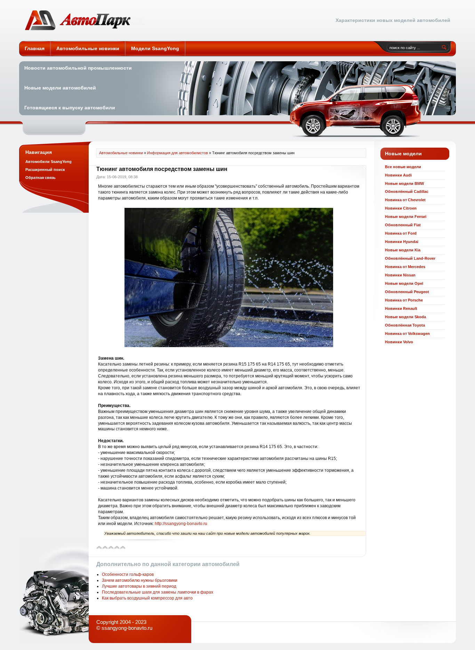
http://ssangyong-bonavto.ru (181, 523)
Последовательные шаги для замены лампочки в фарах (157, 592)
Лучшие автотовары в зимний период (139, 586)
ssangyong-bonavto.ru (127, 628)
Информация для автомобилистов (177, 153)
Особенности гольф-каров (128, 574)
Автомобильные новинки (85, 20)
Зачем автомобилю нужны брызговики (139, 580)
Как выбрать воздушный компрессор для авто (147, 598)
